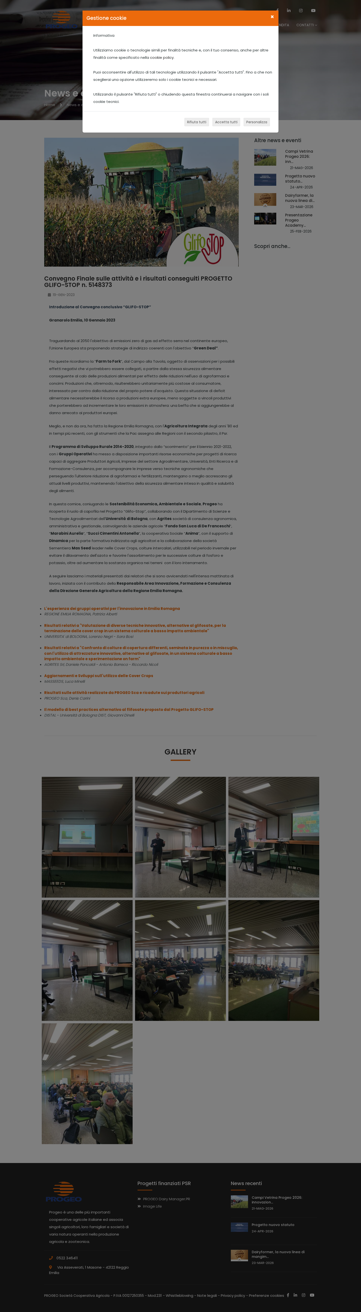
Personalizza (256, 122)
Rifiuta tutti (196, 122)
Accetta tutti (226, 122)
